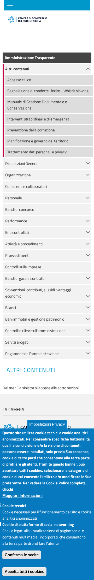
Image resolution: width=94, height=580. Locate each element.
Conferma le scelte (22, 555)
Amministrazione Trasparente (30, 58)
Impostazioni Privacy (47, 424)
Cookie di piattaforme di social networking (38, 524)
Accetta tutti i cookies (24, 571)
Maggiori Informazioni (22, 495)
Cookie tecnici (14, 506)
